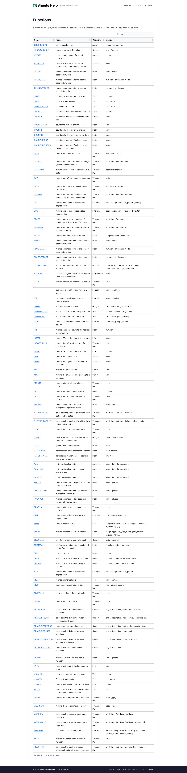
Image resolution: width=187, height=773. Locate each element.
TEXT (36, 580)
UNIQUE (37, 684)
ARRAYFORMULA (41, 50)
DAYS (36, 186)
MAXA (36, 361)
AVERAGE (38, 55)
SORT (36, 523)
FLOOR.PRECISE (41, 257)
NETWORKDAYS (41, 413)
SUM (36, 553)
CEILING (37, 72)
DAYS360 (38, 194)
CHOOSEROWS (40, 45)
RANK (36, 464)
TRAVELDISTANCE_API (44, 639)
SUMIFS (37, 563)
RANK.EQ (38, 477)
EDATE (37, 219)
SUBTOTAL (39, 545)
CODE (36, 101)
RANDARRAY (39, 451)
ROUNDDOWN (40, 491)
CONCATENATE (41, 106)
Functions (135, 769)
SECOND (38, 507)
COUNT (37, 111)
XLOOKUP (38, 730)
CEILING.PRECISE (41, 88)
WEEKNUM (39, 706)
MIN (36, 370)
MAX (36, 356)
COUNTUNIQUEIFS (42, 145)
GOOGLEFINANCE (42, 265)
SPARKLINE (39, 540)
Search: (120, 34)
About (143, 769)
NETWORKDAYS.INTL (43, 421)
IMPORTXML (39, 316)
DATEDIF (38, 161)
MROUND (38, 404)
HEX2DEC (38, 273)
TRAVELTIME (39, 610)
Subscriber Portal (123, 769)
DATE (36, 153)
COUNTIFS (39, 135)
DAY (36, 178)
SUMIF (37, 558)
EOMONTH (39, 227)
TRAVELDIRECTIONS (43, 626)
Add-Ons (127, 5)
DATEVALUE (39, 170)
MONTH (37, 396)
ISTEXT (37, 351)
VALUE (37, 689)
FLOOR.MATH (40, 249)
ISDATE (37, 338)
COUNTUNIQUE (41, 140)
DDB (36, 211)
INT (35, 330)
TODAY (37, 601)
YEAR (36, 739)
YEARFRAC (39, 747)
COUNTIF (38, 130)
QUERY (37, 437)
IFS (35, 298)
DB (35, 203)
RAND (36, 446)
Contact (151, 769)
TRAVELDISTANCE (42, 631)
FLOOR (37, 241)
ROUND (37, 482)
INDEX (36, 322)
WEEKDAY (38, 698)
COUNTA (38, 117)
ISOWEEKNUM (40, 343)
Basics (138, 5)
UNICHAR (38, 674)
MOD (36, 391)
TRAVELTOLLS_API (42, 647)
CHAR (36, 96)
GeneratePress (63, 769)
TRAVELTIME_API (41, 618)
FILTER (37, 236)
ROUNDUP (38, 499)
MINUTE (37, 383)
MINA (36, 375)
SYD (36, 572)
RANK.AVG (39, 469)
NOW (36, 429)
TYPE (36, 666)
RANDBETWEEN (41, 456)
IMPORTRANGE (41, 311)
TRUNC (37, 658)
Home (111, 769)
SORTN (37, 532)
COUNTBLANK (40, 125)
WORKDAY (38, 714)
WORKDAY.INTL (41, 722)
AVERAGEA (39, 63)
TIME (36, 585)
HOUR (36, 282)
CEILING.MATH (40, 80)
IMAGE (37, 306)
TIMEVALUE (39, 593)
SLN (36, 515)
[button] (53, 40)
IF (35, 290)
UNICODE (38, 679)
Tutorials (148, 5)
